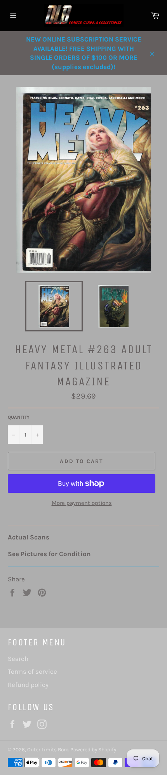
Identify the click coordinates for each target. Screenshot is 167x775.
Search (18, 658)
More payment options (82, 502)
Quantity (19, 417)
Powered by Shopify (93, 749)
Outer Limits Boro (47, 749)
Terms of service (32, 671)
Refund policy (28, 684)
